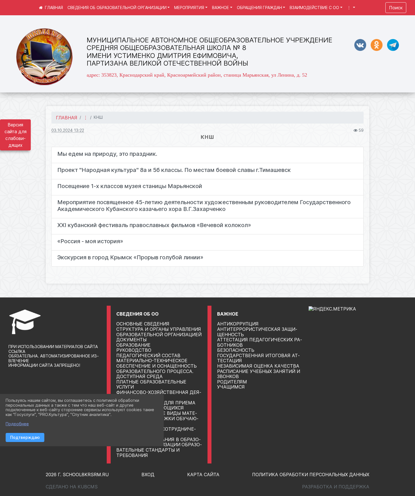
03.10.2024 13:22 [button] (67, 130)
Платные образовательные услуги (151, 384)
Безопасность (235, 350)
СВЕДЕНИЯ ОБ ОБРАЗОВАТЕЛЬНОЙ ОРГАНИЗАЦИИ (117, 7)
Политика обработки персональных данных (310, 474)
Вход (147, 474)
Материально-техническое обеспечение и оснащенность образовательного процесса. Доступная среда (156, 368)
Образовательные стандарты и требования (159, 450)
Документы (131, 339)
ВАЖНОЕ (220, 7)
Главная (66, 117)
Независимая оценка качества (258, 366)
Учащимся (231, 387)
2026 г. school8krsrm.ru (77, 474)
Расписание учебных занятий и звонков (258, 373)
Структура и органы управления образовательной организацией (159, 331)
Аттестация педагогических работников (259, 342)
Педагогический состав (148, 355)
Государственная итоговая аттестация (258, 358)
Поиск (396, 7)
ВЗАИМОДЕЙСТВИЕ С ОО (314, 7)
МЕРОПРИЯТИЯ (189, 7)
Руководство (133, 350)
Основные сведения (142, 324)
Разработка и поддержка (335, 486)
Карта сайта (203, 474)
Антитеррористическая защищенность (257, 331)
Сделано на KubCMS (72, 486)
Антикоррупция (238, 324)
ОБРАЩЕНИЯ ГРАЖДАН (259, 7)
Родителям (232, 382)
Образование (133, 345)
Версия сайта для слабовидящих (16, 135)
